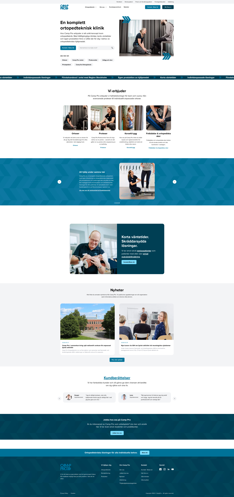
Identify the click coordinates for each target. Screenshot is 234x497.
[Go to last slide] (59, 182)
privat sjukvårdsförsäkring (135, 255)
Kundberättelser (117, 378)
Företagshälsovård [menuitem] (160, 2)
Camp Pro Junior (78, 60)
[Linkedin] (168, 469)
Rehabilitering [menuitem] (105, 473)
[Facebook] (160, 469)
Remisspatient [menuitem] (129, 2)
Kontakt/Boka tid (129, 262)
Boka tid (144, 453)
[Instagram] (164, 469)
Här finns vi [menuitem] (144, 473)
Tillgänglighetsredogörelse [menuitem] (128, 483)
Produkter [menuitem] (104, 476)
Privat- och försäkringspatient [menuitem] (143, 2)
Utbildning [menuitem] (171, 2)
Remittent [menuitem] (119, 2)
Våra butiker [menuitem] (145, 480)
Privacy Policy (64, 493)
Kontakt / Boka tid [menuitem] (146, 470)
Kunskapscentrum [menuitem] (115, 7)
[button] (90, 7)
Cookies (73, 493)
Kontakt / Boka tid (152, 7)
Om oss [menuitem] (121, 470)
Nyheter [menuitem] (126, 7)
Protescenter (93, 60)
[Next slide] (174, 182)
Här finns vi (168, 7)
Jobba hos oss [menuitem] (124, 473)
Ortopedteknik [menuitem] (105, 470)
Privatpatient (66, 65)
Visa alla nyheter (117, 360)
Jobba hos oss (117, 433)
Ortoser (64, 60)
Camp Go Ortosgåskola (83, 65)
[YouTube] (172, 469)
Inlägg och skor (107, 60)
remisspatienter (144, 250)
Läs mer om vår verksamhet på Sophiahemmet (94, 190)
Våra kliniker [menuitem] (145, 476)
